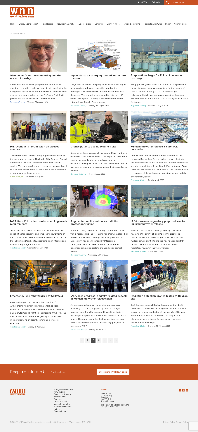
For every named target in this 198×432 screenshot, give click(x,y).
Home (12, 24)
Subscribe (156, 2)
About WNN (143, 2)
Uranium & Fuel (113, 24)
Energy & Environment (28, 24)
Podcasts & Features (153, 24)
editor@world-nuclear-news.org (115, 405)
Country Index (180, 24)
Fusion (168, 24)
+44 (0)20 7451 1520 (110, 407)
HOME (12, 34)
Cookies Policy (182, 422)
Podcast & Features (62, 407)
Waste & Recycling (132, 24)
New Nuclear (47, 24)
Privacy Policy (169, 422)
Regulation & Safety (65, 24)
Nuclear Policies (84, 24)
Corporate (99, 24)
